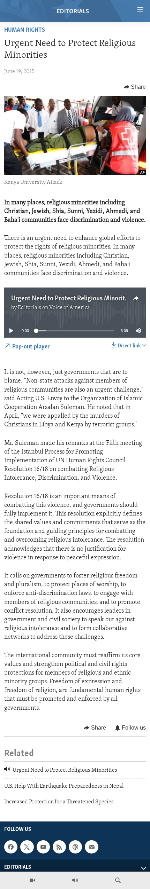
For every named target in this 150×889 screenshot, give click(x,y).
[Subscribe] (91, 846)
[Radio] (75, 880)
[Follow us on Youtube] (43, 846)
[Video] (32, 880)
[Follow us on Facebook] (10, 846)
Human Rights (24, 30)
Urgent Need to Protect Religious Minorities (72, 298)
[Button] (135, 87)
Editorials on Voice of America (54, 307)
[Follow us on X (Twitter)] (26, 846)
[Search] (117, 880)
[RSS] (59, 846)
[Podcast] (75, 846)
